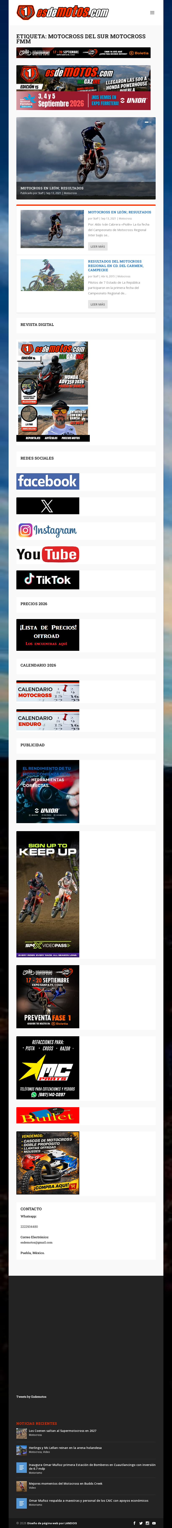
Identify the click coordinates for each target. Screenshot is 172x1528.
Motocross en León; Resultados (52, 188)
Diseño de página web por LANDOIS (52, 1523)
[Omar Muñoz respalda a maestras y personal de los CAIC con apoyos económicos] (21, 1503)
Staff (40, 193)
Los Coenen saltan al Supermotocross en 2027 (62, 1431)
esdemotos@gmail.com (36, 1242)
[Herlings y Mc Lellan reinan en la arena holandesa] (21, 1450)
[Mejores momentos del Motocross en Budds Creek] (21, 1486)
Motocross (70, 193)
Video (46, 1452)
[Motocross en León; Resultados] (52, 229)
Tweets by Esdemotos (31, 1397)
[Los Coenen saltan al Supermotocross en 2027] (21, 1433)
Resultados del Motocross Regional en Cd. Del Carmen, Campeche (116, 265)
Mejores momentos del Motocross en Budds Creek (65, 1483)
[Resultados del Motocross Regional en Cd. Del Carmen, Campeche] (52, 275)
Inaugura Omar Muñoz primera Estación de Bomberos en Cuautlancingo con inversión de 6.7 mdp (92, 1467)
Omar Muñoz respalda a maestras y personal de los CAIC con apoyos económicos (88, 1501)
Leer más (98, 246)
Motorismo (35, 1473)
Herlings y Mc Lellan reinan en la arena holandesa (65, 1448)
